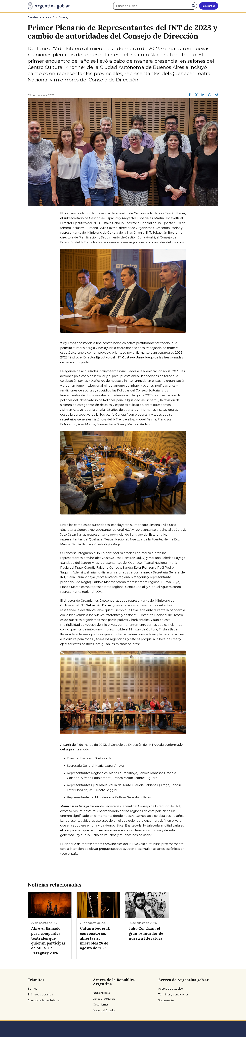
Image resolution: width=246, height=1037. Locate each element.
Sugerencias (166, 1000)
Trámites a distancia (40, 994)
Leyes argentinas (104, 998)
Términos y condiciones (173, 994)
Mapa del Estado (104, 1010)
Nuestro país (101, 992)
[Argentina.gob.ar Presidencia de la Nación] (49, 6)
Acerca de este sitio (170, 988)
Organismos (100, 1004)
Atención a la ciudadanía (44, 1000)
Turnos (32, 988)
